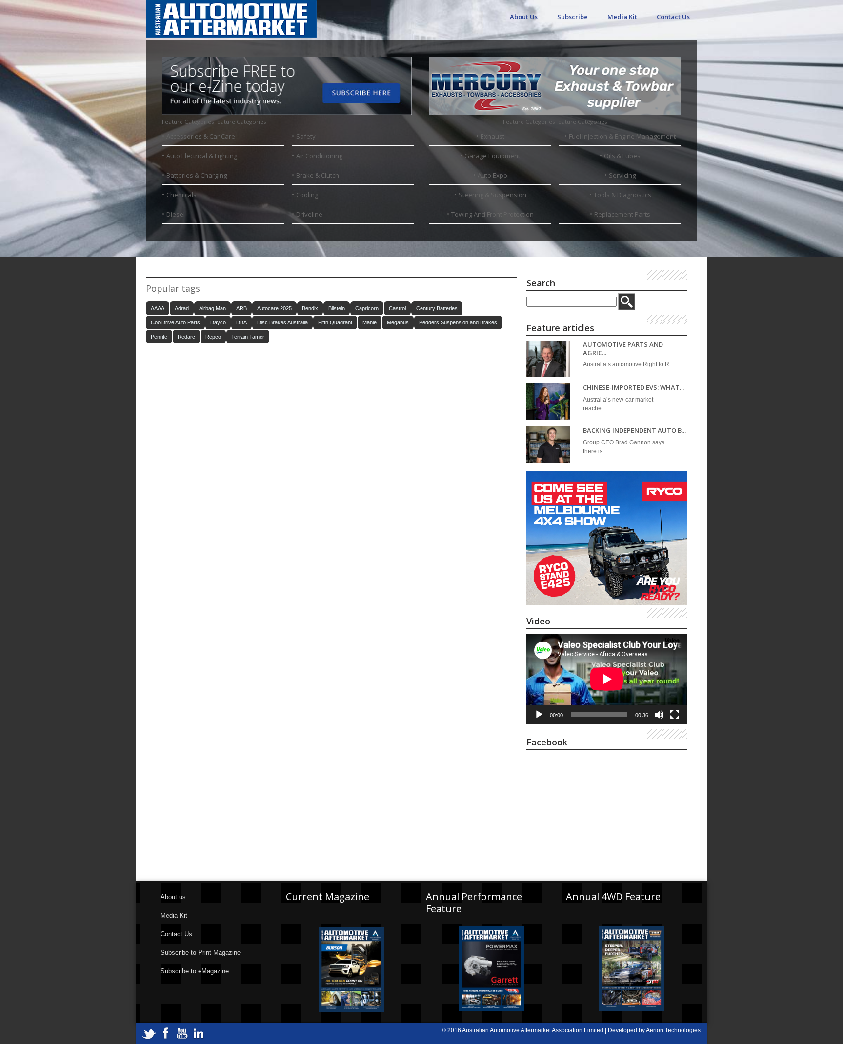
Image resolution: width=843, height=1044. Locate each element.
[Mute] (659, 715)
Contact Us (673, 16)
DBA (241, 322)
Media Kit (622, 16)
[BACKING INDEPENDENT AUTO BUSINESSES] (548, 444)
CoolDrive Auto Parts (175, 322)
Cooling (307, 194)
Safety (306, 136)
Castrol (397, 308)
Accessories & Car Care (200, 136)
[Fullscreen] (675, 715)
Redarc (186, 337)
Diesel (175, 214)
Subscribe (572, 16)
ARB (241, 308)
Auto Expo (492, 175)
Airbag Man (212, 308)
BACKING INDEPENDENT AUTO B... (634, 430)
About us (173, 897)
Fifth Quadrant (335, 322)
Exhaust (492, 136)
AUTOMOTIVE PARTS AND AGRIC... (623, 349)
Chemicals (181, 194)
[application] (606, 679)
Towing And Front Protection (492, 214)
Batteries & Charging (196, 175)
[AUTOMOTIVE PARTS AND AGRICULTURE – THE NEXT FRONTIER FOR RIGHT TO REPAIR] (548, 359)
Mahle (369, 322)
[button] (214, 121)
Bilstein (336, 308)
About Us (524, 16)
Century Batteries (437, 308)
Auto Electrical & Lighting (201, 155)
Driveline (309, 214)
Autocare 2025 (274, 308)
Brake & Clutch (317, 175)
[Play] (539, 715)
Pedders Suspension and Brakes (458, 322)
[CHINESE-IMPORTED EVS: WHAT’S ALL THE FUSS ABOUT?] (548, 401)
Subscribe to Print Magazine (201, 952)
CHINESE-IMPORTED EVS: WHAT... (633, 387)
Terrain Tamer (247, 337)
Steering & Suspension (492, 194)
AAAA (157, 308)
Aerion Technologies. (674, 1030)
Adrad (182, 308)
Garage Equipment (492, 155)
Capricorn (367, 308)
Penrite (159, 337)
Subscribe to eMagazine (195, 971)
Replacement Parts (622, 214)
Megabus (398, 322)
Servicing (622, 175)
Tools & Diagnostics (622, 194)
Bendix (310, 308)
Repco (213, 337)
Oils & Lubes (622, 155)
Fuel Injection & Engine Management (622, 136)
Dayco (218, 322)
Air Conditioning (319, 155)
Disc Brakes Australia (282, 322)
